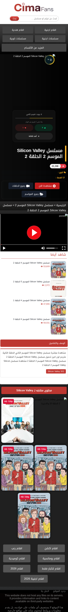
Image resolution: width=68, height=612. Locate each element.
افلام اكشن (51, 548)
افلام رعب (16, 548)
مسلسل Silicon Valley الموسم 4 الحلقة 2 (31, 263)
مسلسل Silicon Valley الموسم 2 (34, 205)
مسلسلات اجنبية (50, 38)
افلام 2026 (17, 568)
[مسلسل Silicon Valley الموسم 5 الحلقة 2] (58, 288)
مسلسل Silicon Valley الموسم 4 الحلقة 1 (31, 300)
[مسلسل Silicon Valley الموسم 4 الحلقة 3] (58, 326)
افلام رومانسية (51, 558)
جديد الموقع (59, 591)
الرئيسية (61, 205)
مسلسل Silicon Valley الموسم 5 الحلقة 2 (31, 281)
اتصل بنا (45, 591)
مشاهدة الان (45, 186)
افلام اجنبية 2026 (34, 578)
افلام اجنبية (50, 30)
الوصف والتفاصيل (57, 343)
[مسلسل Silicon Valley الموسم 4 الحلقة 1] (58, 307)
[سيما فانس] (34, 7)
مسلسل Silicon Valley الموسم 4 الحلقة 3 (31, 319)
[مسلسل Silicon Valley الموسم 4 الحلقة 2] (58, 269)
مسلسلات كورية (18, 38)
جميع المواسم (32, 194)
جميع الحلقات (18, 186)
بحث (14, 18)
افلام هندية (18, 30)
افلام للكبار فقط (51, 568)
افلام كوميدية (17, 558)
